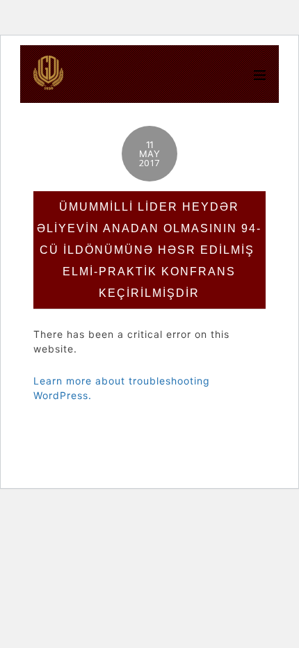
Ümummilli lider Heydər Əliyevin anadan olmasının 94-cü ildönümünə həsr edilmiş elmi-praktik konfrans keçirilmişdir (149, 250)
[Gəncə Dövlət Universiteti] (48, 82)
